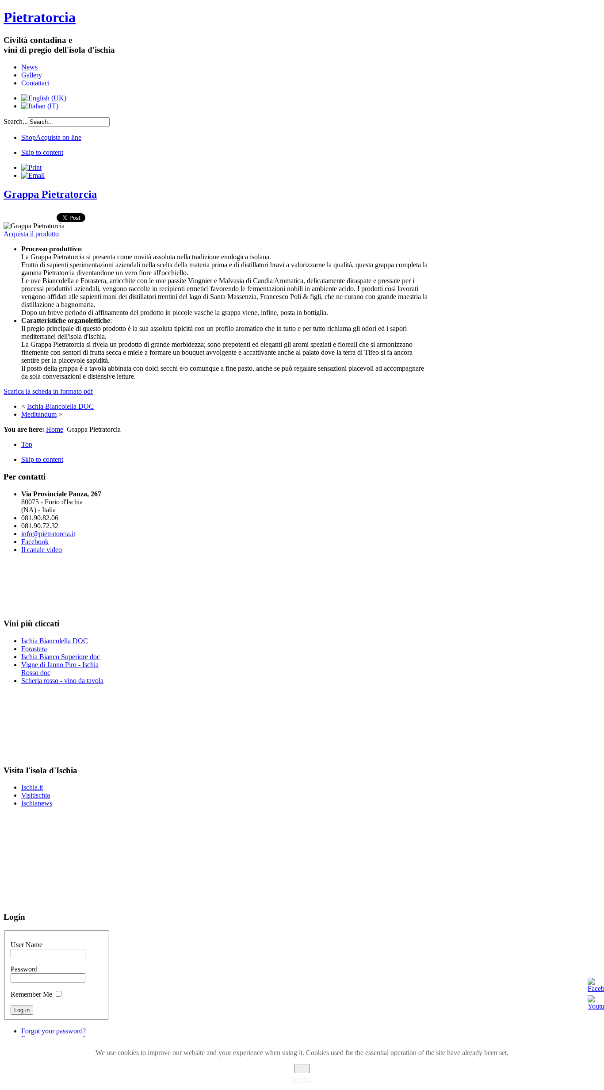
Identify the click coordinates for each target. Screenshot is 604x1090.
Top (26, 444)
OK (302, 1068)
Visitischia (35, 795)
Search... (16, 121)
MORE (302, 1079)
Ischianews (36, 803)
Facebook (35, 541)
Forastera (34, 648)
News (29, 67)
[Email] (33, 175)
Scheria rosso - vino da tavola (62, 680)
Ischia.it (32, 787)
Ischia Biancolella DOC (60, 406)
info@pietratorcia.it (48, 533)
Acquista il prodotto (31, 234)
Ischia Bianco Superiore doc (60, 656)
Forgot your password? (53, 1031)
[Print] (31, 167)
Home (54, 429)
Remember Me (31, 994)
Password (24, 969)
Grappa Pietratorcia (50, 194)
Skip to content (42, 152)
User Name (26, 944)
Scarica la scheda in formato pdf (48, 391)
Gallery (31, 75)
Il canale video (41, 549)
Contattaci (35, 83)
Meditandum (39, 414)
